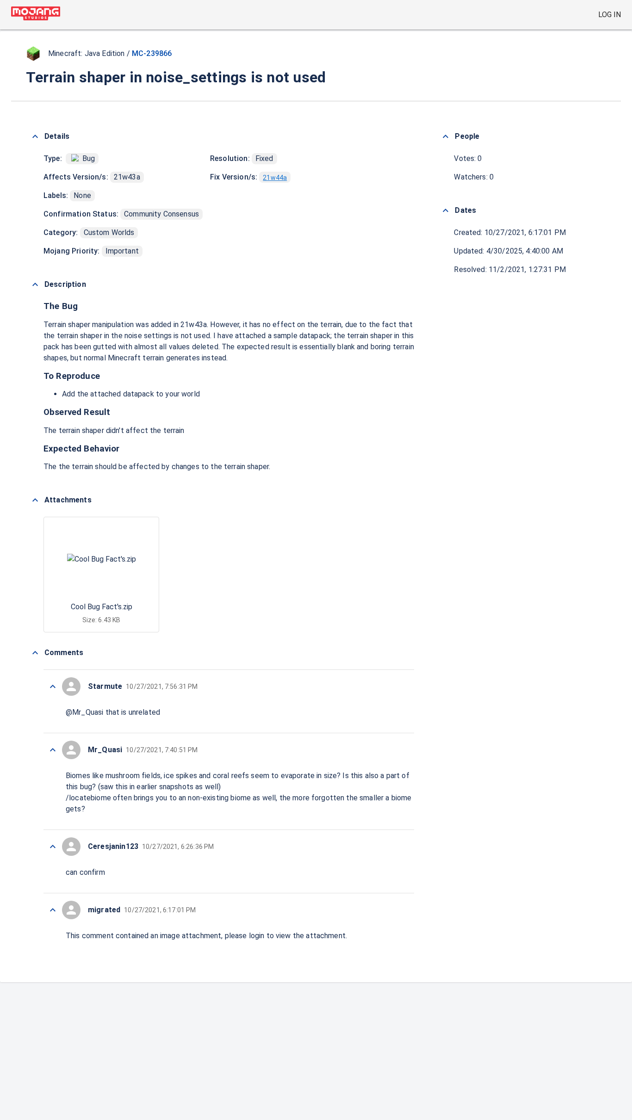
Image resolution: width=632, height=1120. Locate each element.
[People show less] (445, 136)
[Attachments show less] (35, 500)
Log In (609, 14)
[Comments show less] (35, 653)
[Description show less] (35, 284)
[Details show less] (35, 136)
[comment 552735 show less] (52, 846)
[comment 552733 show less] (52, 910)
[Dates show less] (445, 210)
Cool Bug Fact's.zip (101, 606)
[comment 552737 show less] (52, 686)
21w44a (275, 177)
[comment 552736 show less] (52, 750)
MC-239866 (152, 53)
